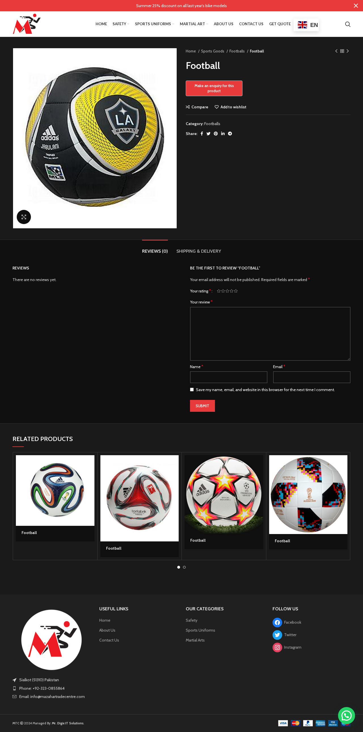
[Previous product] (336, 51)
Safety (191, 620)
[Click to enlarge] (24, 217)
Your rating (200, 291)
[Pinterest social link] (216, 133)
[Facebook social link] (202, 133)
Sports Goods (213, 51)
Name (196, 366)
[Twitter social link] (208, 133)
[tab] (155, 248)
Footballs (237, 51)
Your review (201, 302)
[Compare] (90, 490)
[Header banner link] (173, 5)
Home (191, 51)
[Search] (347, 24)
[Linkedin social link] (223, 133)
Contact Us (109, 640)
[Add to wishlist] (90, 502)
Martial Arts (195, 640)
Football (29, 532)
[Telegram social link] (230, 133)
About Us (107, 630)
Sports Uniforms (200, 630)
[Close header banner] (356, 5)
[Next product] (348, 51)
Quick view (90, 477)
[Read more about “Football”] (90, 464)
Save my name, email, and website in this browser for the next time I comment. (265, 389)
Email (279, 366)
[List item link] (51, 688)
